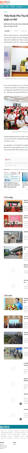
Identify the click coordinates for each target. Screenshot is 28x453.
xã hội (26, 147)
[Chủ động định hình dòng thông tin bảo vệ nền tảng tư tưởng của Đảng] (13, 368)
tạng (15, 165)
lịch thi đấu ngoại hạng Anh (20, 432)
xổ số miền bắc (4, 436)
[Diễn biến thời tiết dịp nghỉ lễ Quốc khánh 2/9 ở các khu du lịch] (13, 270)
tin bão (2, 430)
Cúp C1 (22, 436)
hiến (6, 165)
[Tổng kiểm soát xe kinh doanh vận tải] (13, 399)
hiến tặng (17, 163)
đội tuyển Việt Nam (16, 434)
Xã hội (5, 12)
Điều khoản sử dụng (3, 445)
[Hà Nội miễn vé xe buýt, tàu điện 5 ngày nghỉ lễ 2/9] (13, 353)
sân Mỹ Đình (22, 430)
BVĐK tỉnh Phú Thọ (9, 163)
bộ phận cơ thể (23, 163)
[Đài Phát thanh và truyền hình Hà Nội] (25, 350)
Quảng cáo (2, 448)
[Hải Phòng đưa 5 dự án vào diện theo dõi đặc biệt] (13, 237)
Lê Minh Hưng (16, 438)
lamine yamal (3, 434)
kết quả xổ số (17, 436)
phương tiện (16, 430)
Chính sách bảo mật (3, 447)
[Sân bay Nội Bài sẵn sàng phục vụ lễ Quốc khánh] (13, 415)
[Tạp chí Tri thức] (25, 284)
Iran (6, 430)
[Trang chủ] (5, 2)
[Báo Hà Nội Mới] (25, 320)
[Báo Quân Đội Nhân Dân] (26, 204)
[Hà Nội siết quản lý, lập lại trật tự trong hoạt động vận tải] (13, 252)
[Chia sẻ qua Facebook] (5, 154)
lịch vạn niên (22, 438)
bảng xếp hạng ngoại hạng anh (7, 432)
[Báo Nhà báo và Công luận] (26, 219)
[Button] (10, 31)
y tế (23, 85)
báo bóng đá (9, 438)
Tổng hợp (14, 444)
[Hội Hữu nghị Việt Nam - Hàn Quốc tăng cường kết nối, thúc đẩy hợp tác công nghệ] (13, 322)
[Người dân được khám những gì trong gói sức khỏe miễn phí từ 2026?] (13, 384)
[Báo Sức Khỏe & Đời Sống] (7, 31)
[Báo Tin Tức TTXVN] (25, 251)
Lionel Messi (3, 438)
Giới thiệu (2, 444)
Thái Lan (9, 434)
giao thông (10, 430)
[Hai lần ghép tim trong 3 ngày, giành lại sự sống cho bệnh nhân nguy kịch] (12, 176)
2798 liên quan (24, 30)
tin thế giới (23, 434)
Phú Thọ (8, 159)
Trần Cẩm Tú (10, 436)
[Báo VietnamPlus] (6, 189)
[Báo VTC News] (25, 382)
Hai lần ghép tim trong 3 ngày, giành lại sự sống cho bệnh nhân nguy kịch (12, 185)
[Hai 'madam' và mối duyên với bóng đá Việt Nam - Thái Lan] (13, 285)
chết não (10, 165)
